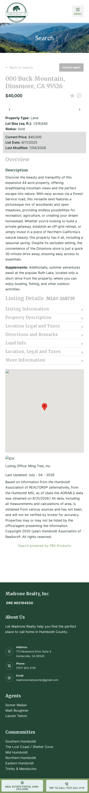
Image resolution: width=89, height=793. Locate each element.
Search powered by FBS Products (44, 546)
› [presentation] (79, 109)
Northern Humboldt (20, 758)
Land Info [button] (15, 343)
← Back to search (19, 67)
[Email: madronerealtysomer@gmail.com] (9, 678)
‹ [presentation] (9, 109)
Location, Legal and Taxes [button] (33, 351)
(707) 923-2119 (26, 668)
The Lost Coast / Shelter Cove (29, 747)
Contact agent (71, 67)
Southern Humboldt (20, 741)
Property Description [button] (28, 317)
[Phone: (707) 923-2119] (9, 666)
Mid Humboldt (16, 752)
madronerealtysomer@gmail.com (37, 680)
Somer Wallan (16, 705)
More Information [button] (25, 360)
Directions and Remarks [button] (31, 334)
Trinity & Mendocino (21, 769)
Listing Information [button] (27, 309)
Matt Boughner (17, 710)
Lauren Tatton (16, 716)
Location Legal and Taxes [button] (32, 326)
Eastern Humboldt (19, 763)
